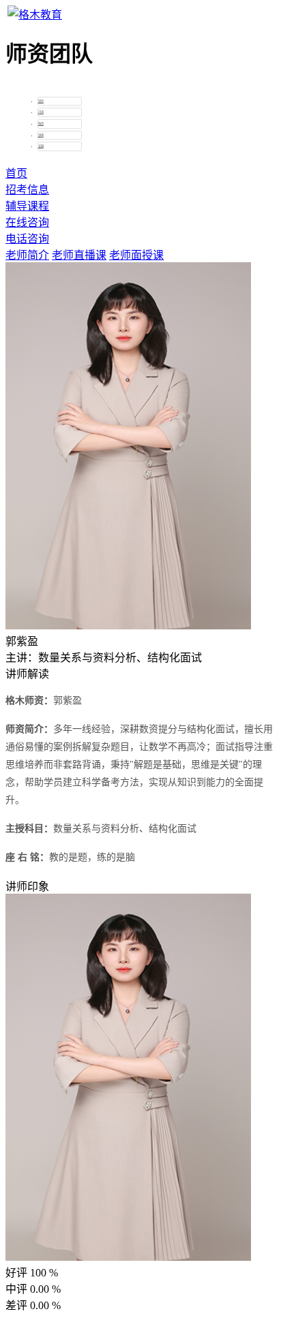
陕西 (41, 123)
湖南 (41, 135)
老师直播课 (79, 255)
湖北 (41, 101)
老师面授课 (136, 255)
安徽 (41, 146)
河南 (41, 112)
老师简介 (27, 255)
